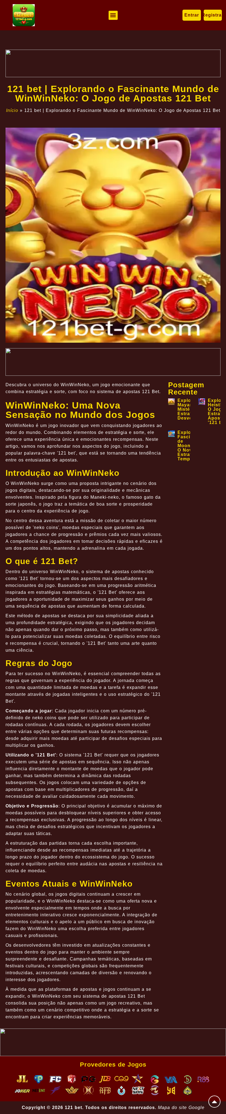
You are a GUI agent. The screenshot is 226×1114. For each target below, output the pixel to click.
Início (12, 110)
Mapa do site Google (181, 1107)
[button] (113, 15)
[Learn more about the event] (113, 63)
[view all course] (214, 1102)
